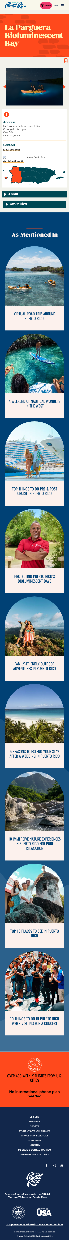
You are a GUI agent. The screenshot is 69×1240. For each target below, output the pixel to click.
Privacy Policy (23, 1236)
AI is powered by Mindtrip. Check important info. (34, 1224)
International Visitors (34, 1154)
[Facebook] (46, 1165)
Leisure (34, 1117)
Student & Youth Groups (34, 1131)
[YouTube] (62, 1165)
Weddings (34, 1140)
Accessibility (47, 1236)
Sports (34, 1126)
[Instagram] (54, 1165)
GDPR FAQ (35, 1236)
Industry (34, 1145)
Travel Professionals (34, 1135)
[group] (34, 86)
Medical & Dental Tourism (34, 1149)
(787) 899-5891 (11, 149)
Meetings (34, 1121)
